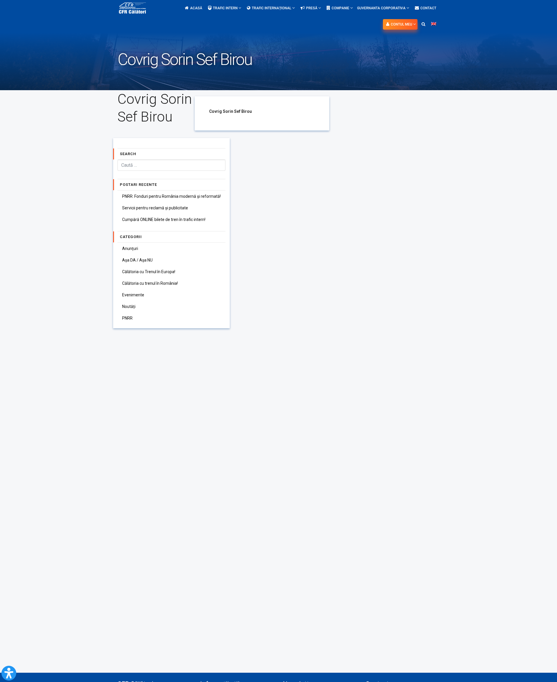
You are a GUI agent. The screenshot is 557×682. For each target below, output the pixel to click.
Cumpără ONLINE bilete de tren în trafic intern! (163, 219)
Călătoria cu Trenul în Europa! (148, 271)
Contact (428, 8)
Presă (312, 8)
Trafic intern (225, 8)
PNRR (127, 318)
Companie (341, 8)
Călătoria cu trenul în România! (150, 283)
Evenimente (133, 295)
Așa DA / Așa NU (137, 260)
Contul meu (402, 24)
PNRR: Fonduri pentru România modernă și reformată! (171, 196)
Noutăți (128, 306)
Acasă (196, 8)
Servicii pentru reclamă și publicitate (155, 208)
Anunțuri (130, 248)
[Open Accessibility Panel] (8, 673)
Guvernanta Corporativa (381, 8)
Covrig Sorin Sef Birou (230, 111)
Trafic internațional (272, 8)
